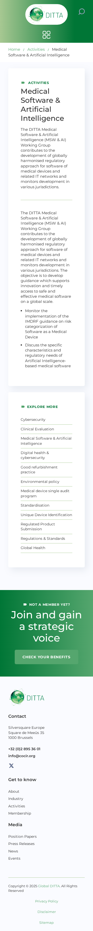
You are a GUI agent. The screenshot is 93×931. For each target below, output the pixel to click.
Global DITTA (49, 886)
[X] (11, 766)
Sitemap (46, 923)
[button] (82, 11)
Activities (36, 49)
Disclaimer (46, 912)
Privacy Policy (46, 901)
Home (14, 49)
